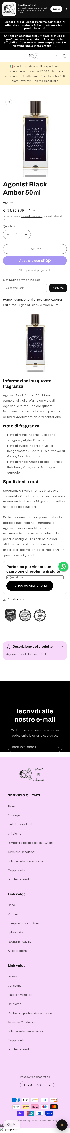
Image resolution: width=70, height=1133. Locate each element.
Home (7, 299)
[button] (5, 55)
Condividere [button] (16, 599)
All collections (17, 950)
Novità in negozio (20, 941)
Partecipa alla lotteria (29, 585)
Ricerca (13, 806)
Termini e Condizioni (21, 852)
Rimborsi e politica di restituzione (30, 842)
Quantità (9, 226)
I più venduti (16, 932)
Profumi (13, 914)
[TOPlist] (7, 1130)
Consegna (15, 815)
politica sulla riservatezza (25, 861)
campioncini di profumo (24, 923)
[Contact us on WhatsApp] (63, 566)
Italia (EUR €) (32, 1085)
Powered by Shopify (48, 1121)
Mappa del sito (18, 870)
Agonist (9, 202)
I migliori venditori (20, 824)
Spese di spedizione (31, 216)
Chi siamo (14, 833)
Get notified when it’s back (23, 279)
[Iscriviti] (57, 747)
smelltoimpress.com (29, 1121)
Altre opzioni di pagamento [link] (35, 270)
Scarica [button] (56, 9)
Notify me (58, 288)
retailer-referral (18, 879)
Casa (11, 905)
